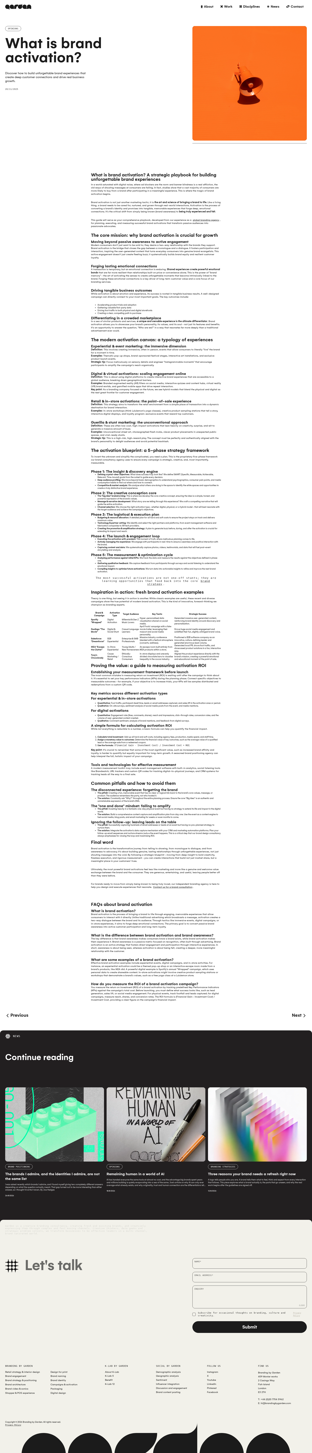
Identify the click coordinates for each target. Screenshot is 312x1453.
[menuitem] (207, 7)
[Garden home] (18, 6)
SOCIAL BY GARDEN (168, 1366)
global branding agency (206, 220)
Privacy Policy (297, 1314)
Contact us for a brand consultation (172, 887)
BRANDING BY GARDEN (19, 1366)
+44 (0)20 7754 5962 (272, 1399)
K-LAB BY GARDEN (116, 1366)
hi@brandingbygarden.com (276, 1403)
